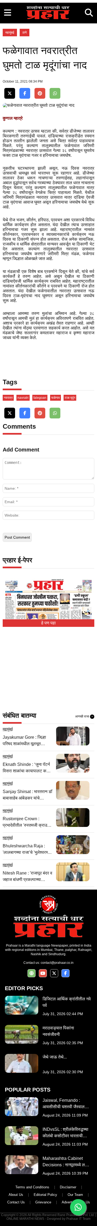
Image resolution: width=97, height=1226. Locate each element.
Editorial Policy (45, 1195)
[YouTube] (43, 973)
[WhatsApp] (55, 93)
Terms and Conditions (32, 1187)
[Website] (31, 973)
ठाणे (24, 32)
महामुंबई (9, 32)
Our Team (75, 1195)
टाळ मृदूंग (70, 398)
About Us (16, 1195)
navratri (23, 398)
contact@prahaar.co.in (57, 963)
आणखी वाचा (84, 716)
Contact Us (16, 1202)
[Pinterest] (39, 93)
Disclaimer (68, 1187)
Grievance (43, 1202)
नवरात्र (8, 398)
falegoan (39, 398)
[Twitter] (9, 93)
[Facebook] (24, 93)
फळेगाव (55, 398)
